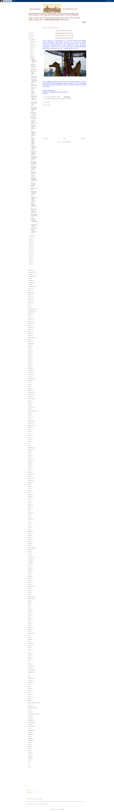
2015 (30, 252)
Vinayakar (30, 519)
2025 (30, 34)
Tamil (66, 98)
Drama (29, 604)
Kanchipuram (30, 480)
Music (29, 347)
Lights (29, 431)
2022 (30, 239)
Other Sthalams (31, 398)
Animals (29, 435)
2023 (30, 37)
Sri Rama (63, 98)
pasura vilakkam (31, 596)
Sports (29, 578)
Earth (29, 692)
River (29, 451)
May (31, 52)
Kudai (29, 415)
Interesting (50, 98)
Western (29, 746)
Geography (30, 570)
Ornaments (30, 466)
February (32, 235)
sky (28, 566)
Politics (29, 486)
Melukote (29, 455)
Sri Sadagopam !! (33, 115)
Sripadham (30, 531)
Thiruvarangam (31, 672)
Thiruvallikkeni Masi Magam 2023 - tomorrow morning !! (33, 174)
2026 (30, 32)
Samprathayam (31, 720)
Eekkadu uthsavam (31, 547)
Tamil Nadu (30, 668)
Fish (29, 606)
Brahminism (30, 512)
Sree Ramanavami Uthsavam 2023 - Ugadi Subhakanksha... (33, 98)
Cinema (29, 362)
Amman (29, 580)
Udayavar (30, 351)
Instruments (30, 559)
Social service (30, 665)
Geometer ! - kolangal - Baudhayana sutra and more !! (33, 205)
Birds (46, 98)
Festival (29, 290)
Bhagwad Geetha (31, 598)
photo (29, 676)
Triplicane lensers (33, 69)
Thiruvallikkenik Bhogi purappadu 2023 (33, 73)
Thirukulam (30, 392)
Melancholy (30, 449)
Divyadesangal (30, 292)
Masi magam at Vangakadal (33, 113)
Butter (29, 641)
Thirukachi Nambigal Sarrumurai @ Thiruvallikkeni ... (33, 220)
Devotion (29, 423)
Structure (29, 732)
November (33, 41)
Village (29, 594)
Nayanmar (30, 712)
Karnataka (30, 462)
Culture (29, 645)
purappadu (30, 563)
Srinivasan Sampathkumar (51, 96)
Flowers (29, 339)
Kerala (29, 429)
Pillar (29, 659)
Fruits (29, 608)
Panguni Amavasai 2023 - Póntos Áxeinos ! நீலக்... (33, 104)
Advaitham (30, 568)
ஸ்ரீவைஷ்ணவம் (31, 272)
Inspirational (30, 705)
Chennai (29, 543)
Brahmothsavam (31, 447)
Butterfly (29, 688)
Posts (29, 790)
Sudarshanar (30, 734)
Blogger (62, 809)
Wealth (29, 744)
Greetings (30, 653)
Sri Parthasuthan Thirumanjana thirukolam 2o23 (33, 193)
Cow (29, 386)
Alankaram (30, 302)
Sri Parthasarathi (31, 286)
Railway (29, 619)
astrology (29, 750)
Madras (29, 572)
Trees (29, 517)
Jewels (29, 439)
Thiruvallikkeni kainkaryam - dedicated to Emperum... (33, 153)
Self (28, 529)
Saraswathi (30, 724)
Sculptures (30, 576)
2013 (30, 256)
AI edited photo (31, 557)
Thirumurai (30, 740)
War (28, 521)
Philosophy (30, 657)
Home (64, 138)
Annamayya (30, 682)
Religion (29, 355)
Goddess (29, 696)
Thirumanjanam (31, 425)
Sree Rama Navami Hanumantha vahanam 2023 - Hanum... (33, 60)
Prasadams (30, 716)
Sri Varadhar (30, 374)
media (29, 767)
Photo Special (30, 282)
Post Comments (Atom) (66, 141)
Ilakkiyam (30, 333)
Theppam (29, 372)
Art (28, 510)
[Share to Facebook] (68, 97)
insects (29, 760)
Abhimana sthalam (31, 308)
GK (28, 304)
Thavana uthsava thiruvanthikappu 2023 (33, 215)
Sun (28, 433)
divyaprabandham (31, 276)
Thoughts (29, 298)
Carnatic (29, 353)
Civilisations (30, 643)
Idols (29, 437)
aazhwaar (29, 284)
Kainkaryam (30, 313)
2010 (30, 262)
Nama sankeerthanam (32, 707)
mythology (30, 555)
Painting (29, 506)
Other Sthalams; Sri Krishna (33, 713)
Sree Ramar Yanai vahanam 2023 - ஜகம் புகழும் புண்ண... (33, 81)
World (29, 364)
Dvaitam (29, 649)
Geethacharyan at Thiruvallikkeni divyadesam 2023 (33, 158)
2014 (30, 254)
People (29, 315)
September (33, 45)
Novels (29, 574)
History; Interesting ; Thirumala (34, 702)
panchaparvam (30, 633)
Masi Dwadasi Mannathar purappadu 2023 (32, 185)
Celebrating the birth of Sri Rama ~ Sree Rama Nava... (33, 66)
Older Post (83, 138)
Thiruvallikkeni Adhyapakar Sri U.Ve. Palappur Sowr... (33, 180)
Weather (29, 472)
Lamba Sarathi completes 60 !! (33, 118)
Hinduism (30, 321)
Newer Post (45, 138)
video (29, 306)
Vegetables (30, 629)
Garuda (29, 349)
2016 (30, 250)
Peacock (29, 590)
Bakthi (29, 484)
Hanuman (30, 368)
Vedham (29, 539)
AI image (29, 680)
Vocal (29, 631)
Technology (30, 482)
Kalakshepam (30, 323)
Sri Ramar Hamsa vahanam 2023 (33, 77)
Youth (29, 748)
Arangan (29, 637)
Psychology (30, 718)
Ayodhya (29, 639)
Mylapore (30, 396)
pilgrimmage (30, 678)
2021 (30, 241)
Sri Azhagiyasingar (31, 311)
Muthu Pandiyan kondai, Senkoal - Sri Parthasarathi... (33, 211)
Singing (29, 508)
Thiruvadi (30, 627)
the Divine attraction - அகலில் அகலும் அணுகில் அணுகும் (32, 140)
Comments (30, 792)
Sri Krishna (30, 327)
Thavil (29, 736)
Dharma (29, 690)
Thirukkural (30, 738)
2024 (30, 36)
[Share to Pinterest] (69, 97)
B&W (29, 684)
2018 (30, 247)
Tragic (29, 441)
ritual (29, 635)
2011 (30, 260)
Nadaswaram (30, 474)
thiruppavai (30, 494)
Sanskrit (29, 402)
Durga (29, 647)
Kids (29, 419)
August (32, 47)
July (31, 48)
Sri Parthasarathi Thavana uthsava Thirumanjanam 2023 (33, 231)
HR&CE (29, 700)
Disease (29, 325)
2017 (30, 248)
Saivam (29, 341)
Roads (29, 621)
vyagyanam (30, 459)
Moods (29, 655)
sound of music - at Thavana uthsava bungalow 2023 (33, 122)
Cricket (29, 523)
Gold (29, 584)
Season (29, 384)
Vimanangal (30, 561)
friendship (30, 756)
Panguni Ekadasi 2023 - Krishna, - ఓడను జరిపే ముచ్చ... (33, 109)
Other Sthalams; (31, 378)
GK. (29, 382)
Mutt (29, 492)
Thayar (29, 533)
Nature (29, 709)
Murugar (29, 614)
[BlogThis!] (65, 97)
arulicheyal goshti (31, 337)
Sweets (29, 625)
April (32, 54)
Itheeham (29, 296)
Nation (29, 476)
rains (29, 488)
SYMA (29, 592)
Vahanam (69, 98)
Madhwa (29, 504)
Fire (28, 651)
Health (29, 527)
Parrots (29, 551)
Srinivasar (30, 623)
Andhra (29, 445)
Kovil (29, 278)
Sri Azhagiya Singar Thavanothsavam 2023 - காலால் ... (33, 147)
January (32, 237)
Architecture (30, 390)
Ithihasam (30, 319)
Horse (29, 404)
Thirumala (30, 380)
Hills (29, 457)
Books (29, 541)
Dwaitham (30, 545)
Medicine (29, 478)
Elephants (30, 343)
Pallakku (29, 388)
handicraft (30, 758)
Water (29, 470)
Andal (29, 317)
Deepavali (30, 496)
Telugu (29, 553)
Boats (29, 686)
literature (54, 98)
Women (29, 535)
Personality (30, 370)
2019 (30, 245)
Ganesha (29, 537)
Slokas (29, 468)
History (29, 300)
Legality (29, 490)
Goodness (30, 345)
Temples (29, 427)
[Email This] (64, 97)
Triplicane (30, 270)
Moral (29, 612)
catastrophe (30, 752)
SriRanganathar (31, 421)
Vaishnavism (30, 394)
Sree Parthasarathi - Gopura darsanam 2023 (33, 225)
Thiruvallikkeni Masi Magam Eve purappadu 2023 (33, 163)
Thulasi (29, 742)
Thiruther (30, 329)
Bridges (29, 602)
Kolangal (29, 412)
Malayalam (30, 549)
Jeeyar (29, 500)
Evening (29, 694)
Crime (29, 453)
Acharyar (29, 288)
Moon (29, 400)
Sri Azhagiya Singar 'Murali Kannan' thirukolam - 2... (33, 127)
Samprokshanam (31, 722)
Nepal (29, 617)
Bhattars (29, 582)
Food (29, 498)
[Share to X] (66, 97)
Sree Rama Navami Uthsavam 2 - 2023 (33, 92)
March (32, 56)
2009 (30, 263)
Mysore (29, 588)
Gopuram (29, 366)
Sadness (29, 663)
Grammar (30, 698)
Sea (28, 443)
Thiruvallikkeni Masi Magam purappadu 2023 (33, 168)
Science (29, 376)
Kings (29, 502)
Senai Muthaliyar (31, 726)
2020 (30, 243)
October (32, 43)
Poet (29, 661)
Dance (29, 525)
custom (29, 754)
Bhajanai (29, 600)
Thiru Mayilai (30, 406)
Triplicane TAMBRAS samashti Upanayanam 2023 (33, 133)
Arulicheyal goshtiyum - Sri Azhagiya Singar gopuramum (33, 199)
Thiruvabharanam (31, 670)
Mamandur (30, 610)
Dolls (29, 463)
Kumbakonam (30, 586)
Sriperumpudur (31, 730)
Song (29, 728)
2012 (30, 258)
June (31, 50)
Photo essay (58, 98)
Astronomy (30, 417)
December (33, 39)
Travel (29, 357)
